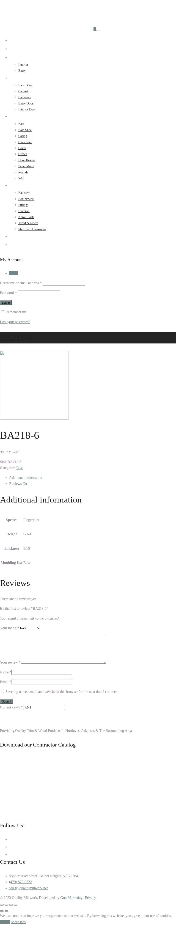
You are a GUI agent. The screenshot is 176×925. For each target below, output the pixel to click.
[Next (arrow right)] (6, 911)
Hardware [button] (15, 78)
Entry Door (25, 103)
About (13, 49)
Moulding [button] (15, 116)
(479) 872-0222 (20, 882)
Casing (22, 136)
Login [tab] (13, 273)
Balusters (24, 193)
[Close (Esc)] (2, 905)
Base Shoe (25, 130)
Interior (23, 64)
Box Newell (26, 199)
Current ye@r (11, 707)
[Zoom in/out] (15, 905)
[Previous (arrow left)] (2, 911)
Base (21, 124)
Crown (22, 154)
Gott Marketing (71, 898)
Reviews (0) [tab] (18, 484)
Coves (22, 148)
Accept (5, 922)
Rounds (23, 172)
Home (13, 40)
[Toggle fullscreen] (11, 905)
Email (5, 682)
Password (8, 293)
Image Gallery (18, 236)
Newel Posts (26, 217)
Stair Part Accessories (32, 229)
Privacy (90, 898)
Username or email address (21, 283)
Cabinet (23, 91)
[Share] (6, 905)
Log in (6, 302)
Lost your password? (15, 322)
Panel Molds (26, 166)
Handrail (24, 211)
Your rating (9, 628)
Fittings (23, 205)
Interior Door (27, 109)
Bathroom (24, 97)
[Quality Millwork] (47, 29)
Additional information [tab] (25, 478)
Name (5, 672)
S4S (21, 178)
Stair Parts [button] (16, 185)
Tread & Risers (28, 223)
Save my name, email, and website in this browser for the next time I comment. (62, 692)
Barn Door (25, 85)
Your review (10, 662)
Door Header (26, 160)
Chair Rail (25, 142)
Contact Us (16, 245)
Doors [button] (13, 57)
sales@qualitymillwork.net (28, 888)
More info (18, 922)
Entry (22, 70)
